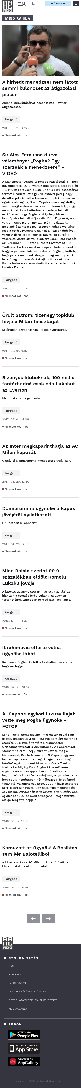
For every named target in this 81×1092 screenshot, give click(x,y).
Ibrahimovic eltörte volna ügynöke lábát (31, 650)
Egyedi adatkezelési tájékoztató (33, 1000)
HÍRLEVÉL (15, 974)
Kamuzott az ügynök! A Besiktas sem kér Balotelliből (39, 851)
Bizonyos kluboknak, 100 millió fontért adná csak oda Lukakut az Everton (38, 384)
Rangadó (10, 119)
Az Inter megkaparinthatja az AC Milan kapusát (40, 449)
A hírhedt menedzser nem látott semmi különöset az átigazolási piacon (40, 88)
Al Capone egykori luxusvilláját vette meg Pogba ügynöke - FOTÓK (38, 720)
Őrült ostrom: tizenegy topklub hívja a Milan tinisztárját (38, 318)
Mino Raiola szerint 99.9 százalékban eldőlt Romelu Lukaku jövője (34, 577)
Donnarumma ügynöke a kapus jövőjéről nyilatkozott (38, 511)
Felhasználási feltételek (28, 991)
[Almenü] (22, 4)
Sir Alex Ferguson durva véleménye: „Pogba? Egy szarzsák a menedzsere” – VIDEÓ (33, 164)
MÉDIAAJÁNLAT (19, 1008)
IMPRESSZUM (17, 983)
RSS (11, 965)
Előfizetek (58, 3)
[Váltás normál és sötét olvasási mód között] (33, 3)
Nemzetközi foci (17, 135)
